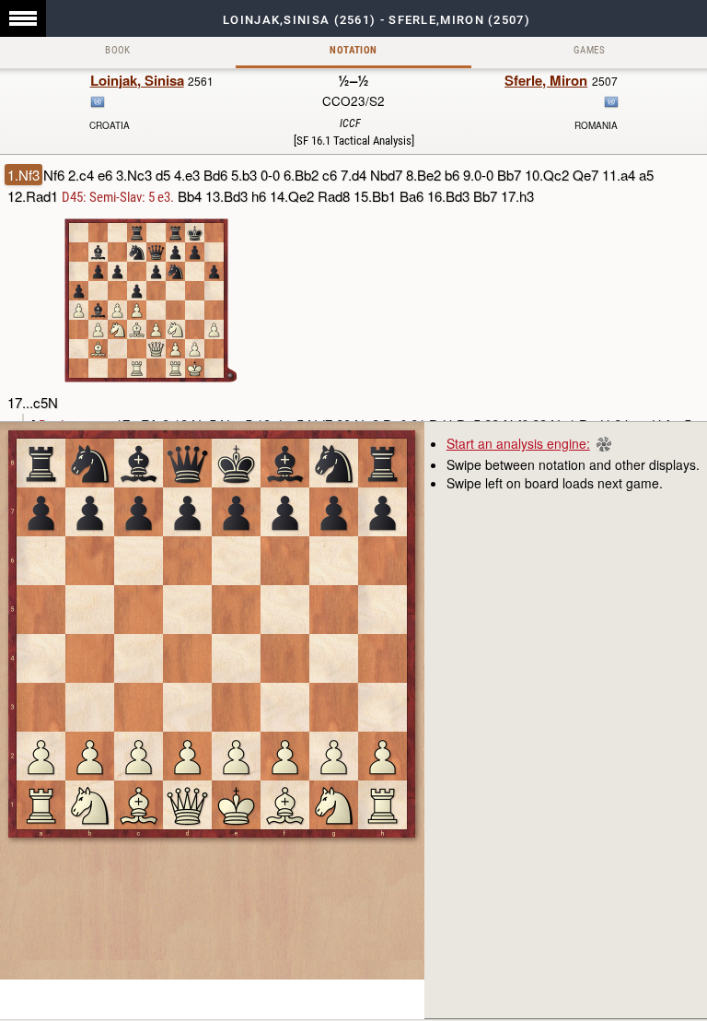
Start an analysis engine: (518, 443)
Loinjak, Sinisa (137, 80)
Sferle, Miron (545, 80)
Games (589, 50)
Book (118, 50)
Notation (353, 50)
